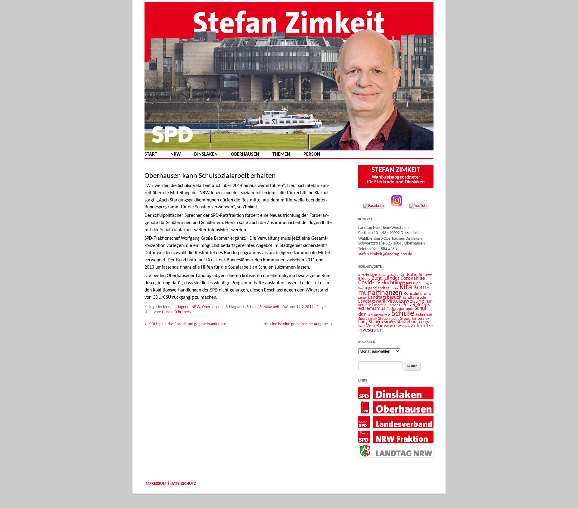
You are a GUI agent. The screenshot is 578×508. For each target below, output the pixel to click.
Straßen (390, 322)
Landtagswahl (371, 301)
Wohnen (404, 326)
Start (150, 154)
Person (311, 154)
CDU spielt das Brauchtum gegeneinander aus (185, 324)
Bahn (412, 274)
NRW (175, 154)
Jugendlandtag (377, 288)
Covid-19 (369, 283)
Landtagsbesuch (385, 297)
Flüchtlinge (393, 282)
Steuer (372, 319)
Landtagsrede (414, 298)
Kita (405, 287)
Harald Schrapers (176, 312)
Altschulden (367, 275)
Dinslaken (206, 154)
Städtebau (406, 321)
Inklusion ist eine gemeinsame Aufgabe (298, 324)
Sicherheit (423, 315)
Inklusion (413, 283)
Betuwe (425, 275)
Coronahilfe (413, 278)
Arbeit (382, 275)
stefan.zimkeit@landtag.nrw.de (385, 254)
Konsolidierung (417, 293)
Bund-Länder (385, 278)
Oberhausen (245, 154)
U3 (420, 322)
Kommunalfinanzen (393, 290)
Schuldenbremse (379, 315)
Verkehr (374, 326)
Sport (362, 319)
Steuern (376, 322)
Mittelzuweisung (405, 301)
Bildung (364, 279)
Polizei (408, 305)
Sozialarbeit (269, 307)
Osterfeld (379, 305)
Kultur (362, 298)
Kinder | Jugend (176, 307)
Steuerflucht (388, 319)
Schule (252, 307)
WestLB (390, 326)
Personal (394, 305)
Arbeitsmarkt (397, 275)
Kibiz (394, 288)
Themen (281, 154)
